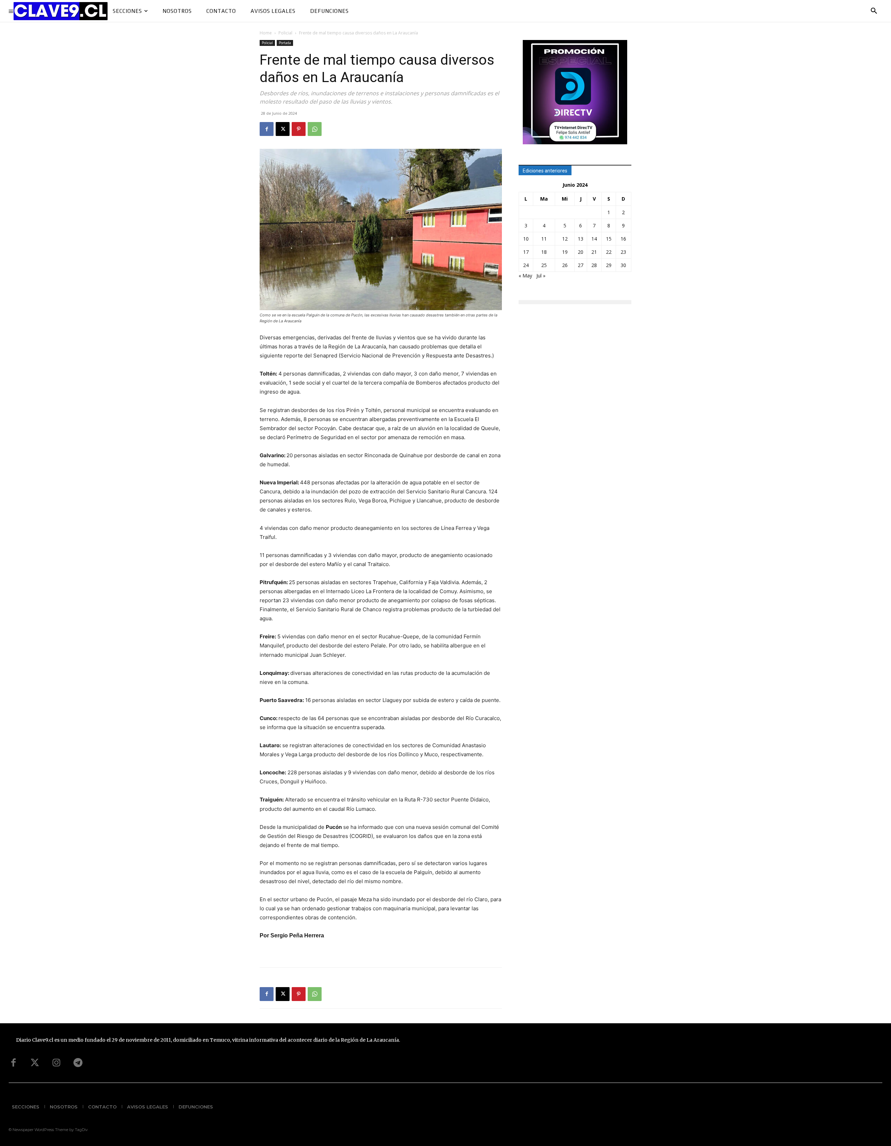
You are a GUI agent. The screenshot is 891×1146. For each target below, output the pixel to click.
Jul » (540, 275)
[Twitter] (34, 1062)
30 (623, 265)
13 (580, 238)
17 (526, 252)
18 (544, 252)
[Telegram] (77, 1062)
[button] (874, 11)
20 (580, 252)
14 (594, 238)
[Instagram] (56, 1062)
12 (565, 238)
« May (525, 275)
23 (623, 252)
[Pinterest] (299, 129)
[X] (283, 129)
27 (580, 265)
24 (526, 265)
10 (526, 238)
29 (609, 265)
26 (565, 265)
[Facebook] (267, 129)
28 (594, 265)
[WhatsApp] (315, 129)
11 (544, 238)
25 (544, 265)
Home (266, 33)
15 (609, 238)
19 (565, 252)
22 (609, 252)
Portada (285, 42)
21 (594, 252)
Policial (285, 33)
